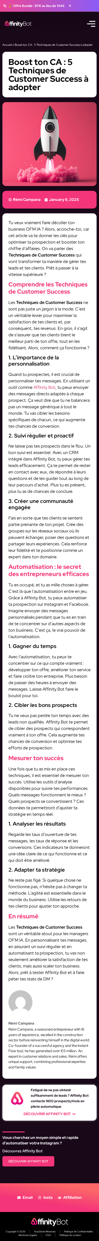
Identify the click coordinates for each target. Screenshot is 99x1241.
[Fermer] (70, 5)
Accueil (7, 45)
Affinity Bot (44, 387)
